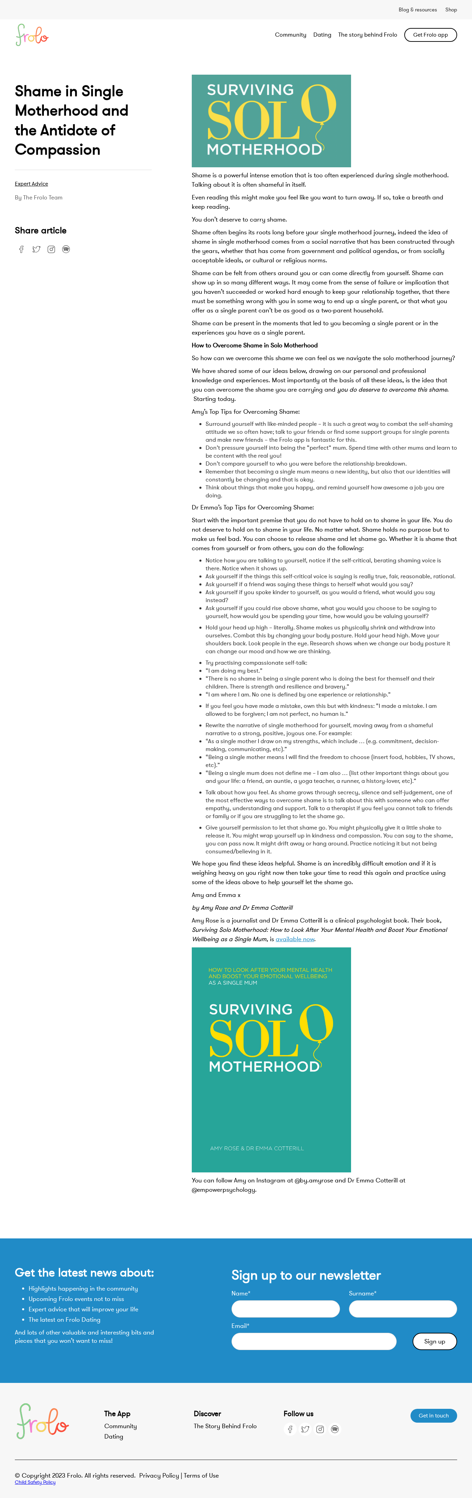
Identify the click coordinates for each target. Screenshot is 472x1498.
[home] (59, 35)
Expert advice (31, 184)
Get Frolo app (430, 35)
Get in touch (434, 1416)
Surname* (363, 1293)
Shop (451, 9)
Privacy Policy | (161, 1475)
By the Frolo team (39, 197)
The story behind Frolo (367, 35)
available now (295, 939)
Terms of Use (201, 1475)
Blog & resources (418, 9)
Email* (240, 1326)
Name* (241, 1293)
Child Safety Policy (35, 1482)
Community (290, 35)
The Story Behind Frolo (225, 1426)
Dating (322, 35)
